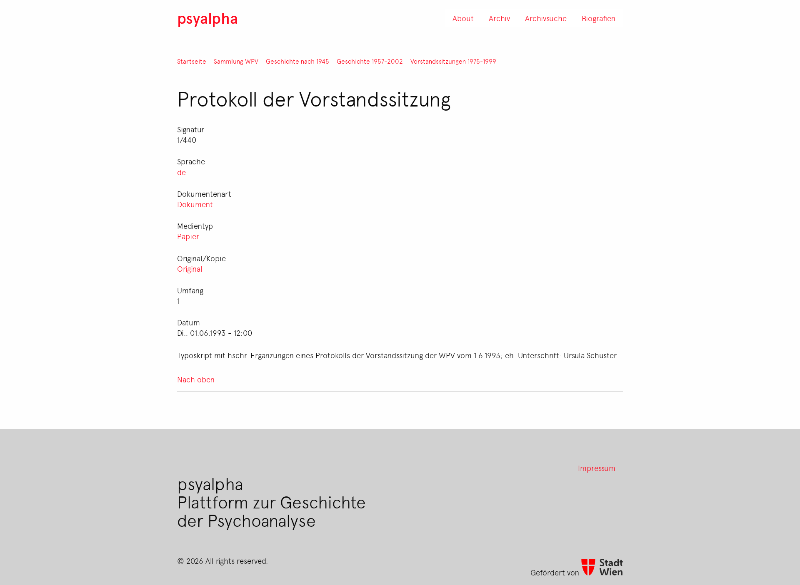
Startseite (191, 61)
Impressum (596, 468)
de (181, 172)
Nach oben (196, 379)
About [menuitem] (463, 18)
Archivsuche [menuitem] (546, 18)
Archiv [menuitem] (499, 18)
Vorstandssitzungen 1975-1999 (453, 61)
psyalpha (207, 18)
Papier (188, 236)
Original (189, 268)
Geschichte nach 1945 (297, 61)
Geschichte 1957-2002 (370, 61)
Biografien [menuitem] (598, 18)
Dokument (195, 204)
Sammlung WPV (236, 61)
